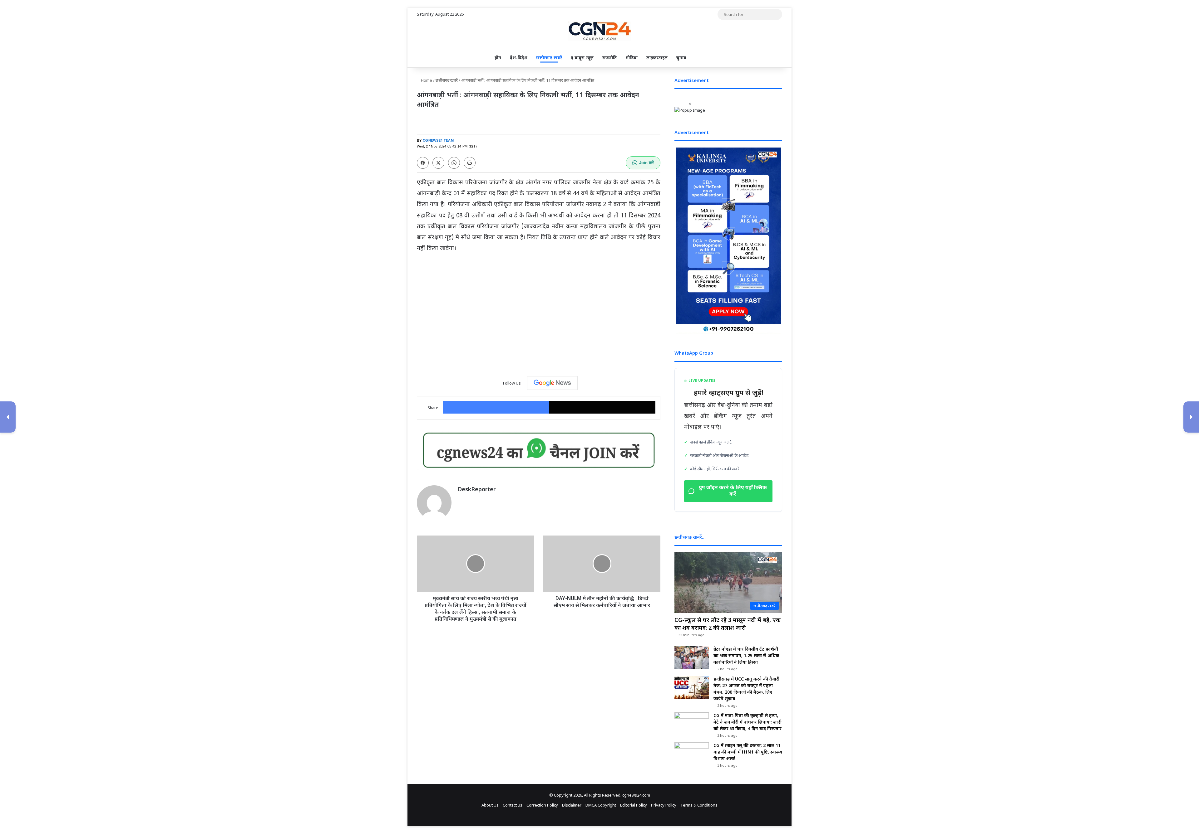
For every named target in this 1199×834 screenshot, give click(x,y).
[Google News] (552, 383)
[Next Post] (1191, 417)
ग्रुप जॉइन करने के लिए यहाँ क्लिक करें (733, 491)
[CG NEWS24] (599, 31)
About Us (490, 805)
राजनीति (609, 58)
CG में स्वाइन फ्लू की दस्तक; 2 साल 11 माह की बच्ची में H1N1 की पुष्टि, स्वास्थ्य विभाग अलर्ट (747, 751)
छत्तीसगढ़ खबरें (549, 58)
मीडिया (632, 58)
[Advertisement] (538, 321)
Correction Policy (542, 805)
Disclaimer (571, 805)
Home (426, 80)
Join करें (646, 162)
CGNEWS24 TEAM (438, 140)
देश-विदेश (518, 58)
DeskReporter (477, 489)
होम (498, 58)
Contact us (512, 805)
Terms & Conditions (699, 805)
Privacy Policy (663, 805)
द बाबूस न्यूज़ (582, 58)
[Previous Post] (8, 417)
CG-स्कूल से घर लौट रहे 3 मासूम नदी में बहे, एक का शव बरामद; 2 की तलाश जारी (727, 623)
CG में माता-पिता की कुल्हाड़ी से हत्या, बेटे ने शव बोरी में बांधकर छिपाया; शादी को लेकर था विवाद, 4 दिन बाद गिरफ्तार (747, 721)
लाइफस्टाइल (657, 58)
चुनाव (681, 58)
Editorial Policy (633, 805)
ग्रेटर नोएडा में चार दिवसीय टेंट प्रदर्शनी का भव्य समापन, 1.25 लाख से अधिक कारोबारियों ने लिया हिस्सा (746, 655)
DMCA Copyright (600, 805)
